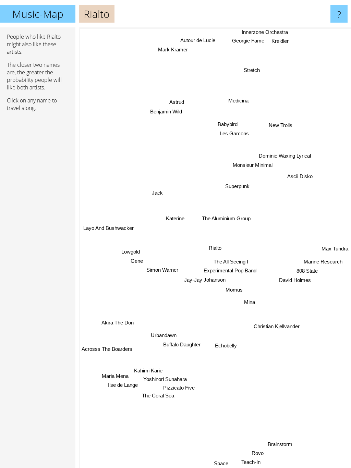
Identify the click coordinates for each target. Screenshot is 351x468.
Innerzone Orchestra (265, 32)
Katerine (175, 218)
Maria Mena (115, 377)
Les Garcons (233, 133)
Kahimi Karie (148, 371)
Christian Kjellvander (276, 327)
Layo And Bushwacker (109, 228)
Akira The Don (118, 325)
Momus (234, 290)
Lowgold (130, 251)
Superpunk (237, 186)
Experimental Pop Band (230, 270)
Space (222, 463)
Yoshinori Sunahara (165, 379)
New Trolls (281, 125)
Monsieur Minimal (253, 165)
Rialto (215, 248)
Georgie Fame (247, 41)
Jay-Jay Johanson (205, 280)
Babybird (228, 124)
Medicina (239, 101)
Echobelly (225, 346)
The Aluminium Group (226, 218)
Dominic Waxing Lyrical (285, 156)
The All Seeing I (231, 261)
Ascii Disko (300, 176)
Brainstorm (280, 446)
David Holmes (295, 280)
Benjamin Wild (166, 111)
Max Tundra (335, 248)
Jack (157, 192)
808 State (307, 270)
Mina (249, 302)
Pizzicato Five (179, 388)
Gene (136, 260)
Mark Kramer (173, 49)
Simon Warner (162, 269)
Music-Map (37, 14)
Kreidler (279, 41)
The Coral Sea (158, 396)
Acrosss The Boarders (107, 349)
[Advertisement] (37, 221)
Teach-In (251, 460)
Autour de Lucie (198, 40)
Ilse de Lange (123, 386)
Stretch (251, 69)
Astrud (176, 102)
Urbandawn (164, 335)
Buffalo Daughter (182, 344)
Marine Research (323, 261)
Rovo (257, 451)
